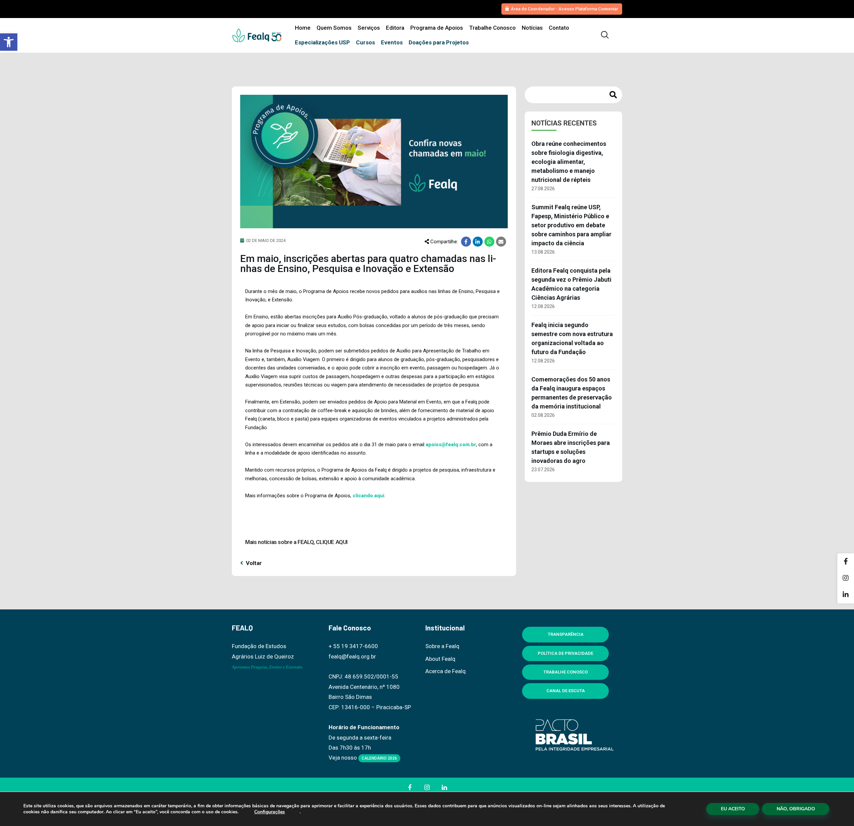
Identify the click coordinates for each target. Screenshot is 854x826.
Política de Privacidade (565, 653)
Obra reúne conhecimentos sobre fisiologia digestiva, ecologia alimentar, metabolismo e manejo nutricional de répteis (568, 161)
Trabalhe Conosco (565, 671)
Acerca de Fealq (445, 671)
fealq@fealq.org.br (352, 656)
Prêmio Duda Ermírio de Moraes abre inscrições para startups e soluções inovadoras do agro (570, 447)
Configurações (269, 812)
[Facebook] (845, 561)
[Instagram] (845, 578)
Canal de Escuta (565, 690)
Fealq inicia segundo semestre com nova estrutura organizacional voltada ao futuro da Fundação (572, 338)
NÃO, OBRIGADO (796, 809)
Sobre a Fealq (442, 646)
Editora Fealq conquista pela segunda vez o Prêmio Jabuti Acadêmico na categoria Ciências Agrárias (571, 284)
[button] (8, 42)
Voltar (253, 563)
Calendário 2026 (379, 758)
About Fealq (440, 658)
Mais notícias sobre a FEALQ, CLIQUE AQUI (296, 542)
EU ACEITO (733, 809)
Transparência (565, 634)
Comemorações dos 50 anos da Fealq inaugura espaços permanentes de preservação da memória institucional (571, 393)
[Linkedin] (845, 595)
